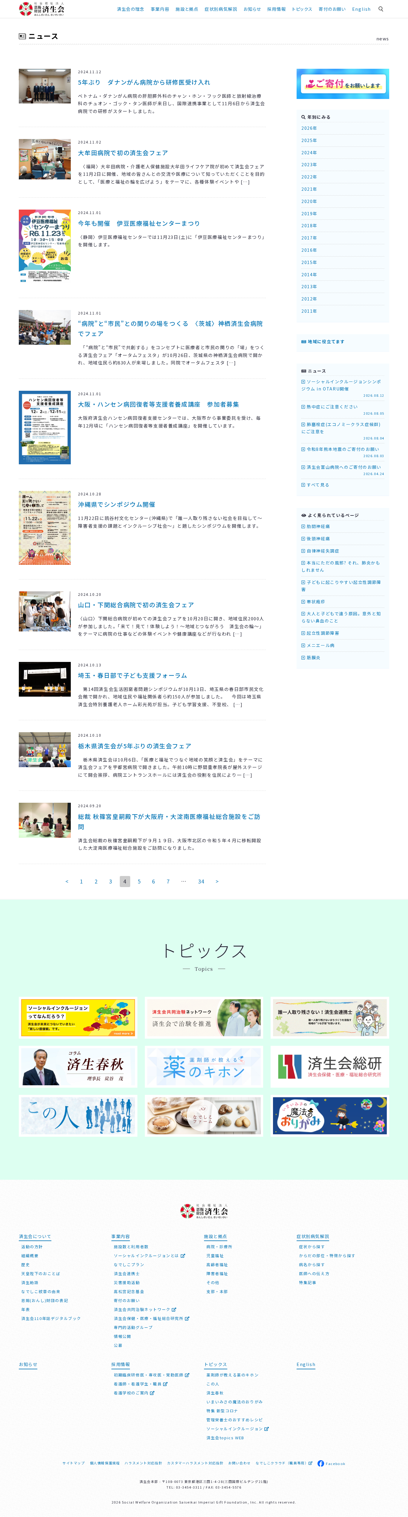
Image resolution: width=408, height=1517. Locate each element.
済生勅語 (30, 1282)
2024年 (309, 152)
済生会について (35, 1236)
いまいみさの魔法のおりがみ (234, 1402)
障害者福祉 (217, 1273)
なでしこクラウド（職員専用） (282, 1462)
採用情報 (276, 9)
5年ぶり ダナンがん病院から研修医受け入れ (144, 82)
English (361, 9)
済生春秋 (215, 1393)
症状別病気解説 (221, 9)
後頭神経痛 (318, 538)
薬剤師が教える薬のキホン (232, 1375)
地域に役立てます (326, 341)
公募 (118, 1345)
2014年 (309, 274)
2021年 (309, 189)
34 (201, 881)
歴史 (25, 1264)
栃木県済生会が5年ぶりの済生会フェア (134, 745)
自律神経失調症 (322, 551)
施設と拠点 (187, 9)
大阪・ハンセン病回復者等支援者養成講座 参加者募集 (158, 404)
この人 (213, 1384)
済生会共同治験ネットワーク (143, 1309)
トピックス (302, 9)
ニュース (43, 35)
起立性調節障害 (322, 633)
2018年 (309, 225)
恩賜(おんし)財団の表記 (44, 1300)
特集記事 (307, 1282)
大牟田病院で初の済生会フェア (123, 152)
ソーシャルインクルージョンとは (147, 1255)
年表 (25, 1309)
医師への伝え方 (314, 1273)
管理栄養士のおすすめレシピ (234, 1420)
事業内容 (160, 9)
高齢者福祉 (217, 1264)
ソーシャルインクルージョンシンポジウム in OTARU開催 (342, 388)
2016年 (309, 250)
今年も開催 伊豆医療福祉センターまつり (139, 223)
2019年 (309, 213)
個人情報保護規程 (105, 1462)
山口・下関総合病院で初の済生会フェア (136, 604)
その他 (213, 1282)
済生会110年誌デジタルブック (51, 1318)
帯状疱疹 (316, 602)
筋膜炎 (313, 657)
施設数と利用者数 (131, 1246)
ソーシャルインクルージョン (235, 1428)
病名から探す (312, 1264)
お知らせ (28, 1364)
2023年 (309, 164)
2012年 (309, 299)
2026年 (309, 128)
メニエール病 (320, 645)
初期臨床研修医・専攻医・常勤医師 (149, 1375)
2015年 (309, 262)
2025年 (309, 140)
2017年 (309, 238)
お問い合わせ (239, 1462)
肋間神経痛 (318, 526)
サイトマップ (73, 1462)
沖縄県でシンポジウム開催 (116, 504)
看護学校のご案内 (132, 1393)
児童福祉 (215, 1255)
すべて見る (317, 485)
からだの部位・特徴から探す (327, 1255)
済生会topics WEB (225, 1437)
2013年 (309, 286)
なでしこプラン (129, 1264)
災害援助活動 (127, 1282)
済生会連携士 (127, 1273)
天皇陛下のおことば (40, 1273)
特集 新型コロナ (222, 1411)
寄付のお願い (332, 9)
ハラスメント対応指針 (143, 1462)
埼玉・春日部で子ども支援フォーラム (132, 675)
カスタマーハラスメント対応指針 (195, 1462)
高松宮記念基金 (129, 1291)
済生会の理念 (131, 9)
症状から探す (312, 1246)
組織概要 (30, 1255)
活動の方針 (32, 1246)
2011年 (309, 311)
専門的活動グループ (133, 1327)
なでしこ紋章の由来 (40, 1291)
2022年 (309, 177)
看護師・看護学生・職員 (138, 1384)
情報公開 (122, 1336)
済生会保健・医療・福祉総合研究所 (149, 1318)
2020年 (309, 201)
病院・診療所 (219, 1246)
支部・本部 (217, 1291)
